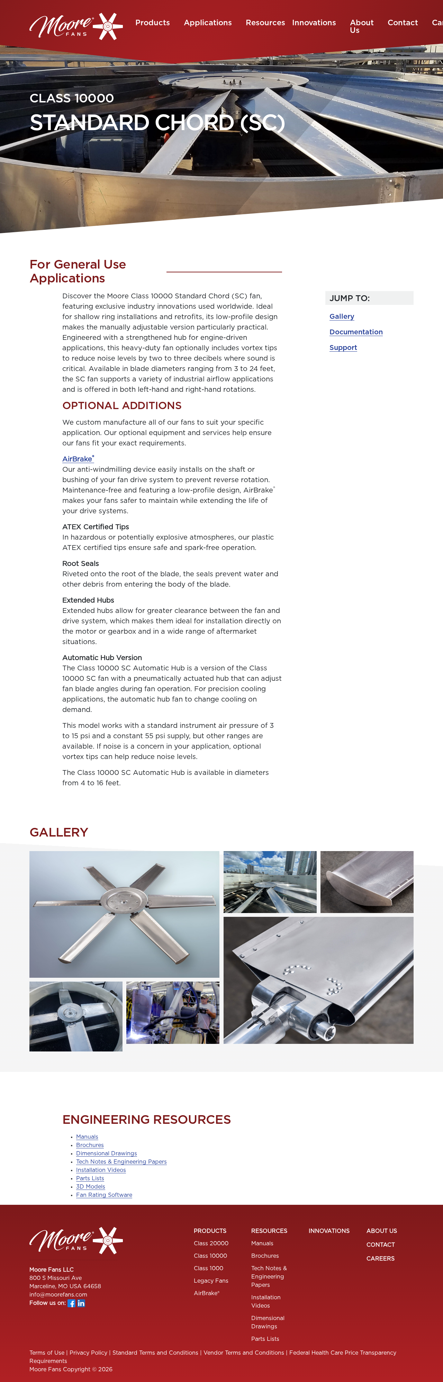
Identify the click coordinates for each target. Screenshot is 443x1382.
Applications (208, 23)
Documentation (356, 332)
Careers (381, 1259)
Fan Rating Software (104, 1195)
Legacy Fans (211, 1281)
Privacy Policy (88, 1353)
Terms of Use (46, 1353)
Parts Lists (90, 1178)
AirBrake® (206, 1293)
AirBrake (78, 459)
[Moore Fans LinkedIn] (81, 1303)
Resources (265, 23)
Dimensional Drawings (106, 1153)
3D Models (90, 1187)
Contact (403, 23)
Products (152, 23)
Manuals (87, 1137)
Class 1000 (208, 1268)
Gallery (341, 316)
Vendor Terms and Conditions (244, 1353)
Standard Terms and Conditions (155, 1353)
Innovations (314, 23)
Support (343, 347)
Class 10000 (210, 1256)
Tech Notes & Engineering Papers (121, 1162)
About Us (362, 26)
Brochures (90, 1145)
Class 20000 (211, 1243)
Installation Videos (101, 1170)
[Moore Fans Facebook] (71, 1303)
